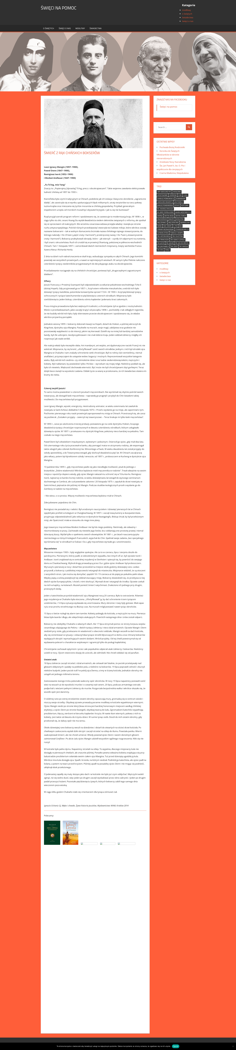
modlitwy (186, 10)
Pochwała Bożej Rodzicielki (172, 147)
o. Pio (175, 226)
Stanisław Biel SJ (182, 229)
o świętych (187, 13)
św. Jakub (169, 243)
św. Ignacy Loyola (177, 240)
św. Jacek (160, 243)
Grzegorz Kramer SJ (165, 202)
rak (180, 226)
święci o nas (187, 21)
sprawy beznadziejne (165, 229)
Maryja (160, 216)
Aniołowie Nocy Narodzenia (173, 161)
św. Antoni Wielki (164, 236)
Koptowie (185, 205)
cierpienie (173, 195)
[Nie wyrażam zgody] (233, 1046)
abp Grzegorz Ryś (164, 192)
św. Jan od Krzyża (182, 243)
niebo (159, 226)
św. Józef (174, 246)
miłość (171, 219)
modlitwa (180, 219)
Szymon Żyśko (162, 233)
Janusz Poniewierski (165, 205)
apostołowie (162, 195)
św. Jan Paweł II (163, 246)
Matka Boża (169, 216)
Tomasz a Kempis (176, 233)
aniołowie (177, 192)
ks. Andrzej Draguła (165, 209)
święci (167, 250)
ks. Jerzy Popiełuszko (165, 212)
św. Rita (160, 250)
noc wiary (167, 226)
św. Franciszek (163, 240)
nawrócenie (185, 222)
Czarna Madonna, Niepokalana (174, 173)
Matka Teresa (181, 216)
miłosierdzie (162, 219)
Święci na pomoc (58, 7)
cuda (185, 195)
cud (180, 195)
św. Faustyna (177, 236)
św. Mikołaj (183, 246)
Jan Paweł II (178, 202)
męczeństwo (173, 222)
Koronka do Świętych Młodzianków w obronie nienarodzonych (168, 155)
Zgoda (175, 1046)
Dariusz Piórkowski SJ (165, 199)
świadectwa (187, 17)
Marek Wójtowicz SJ (183, 212)
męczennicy (162, 222)
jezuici (177, 205)
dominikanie (180, 199)
